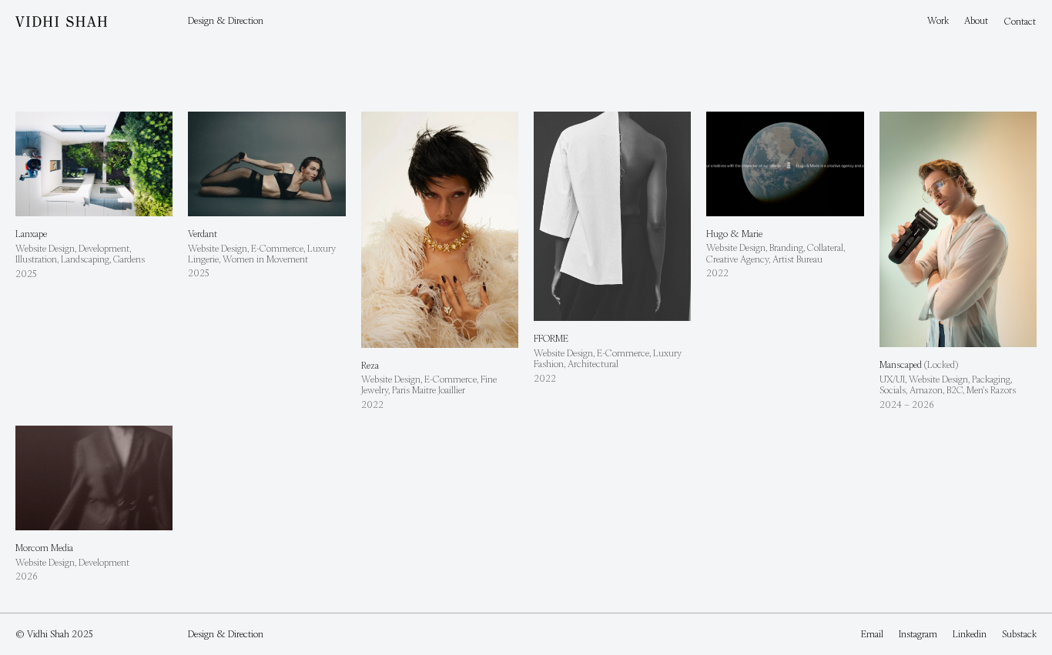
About (976, 20)
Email (872, 634)
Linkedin (970, 634)
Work (938, 20)
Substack (1019, 634)
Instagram (918, 634)
